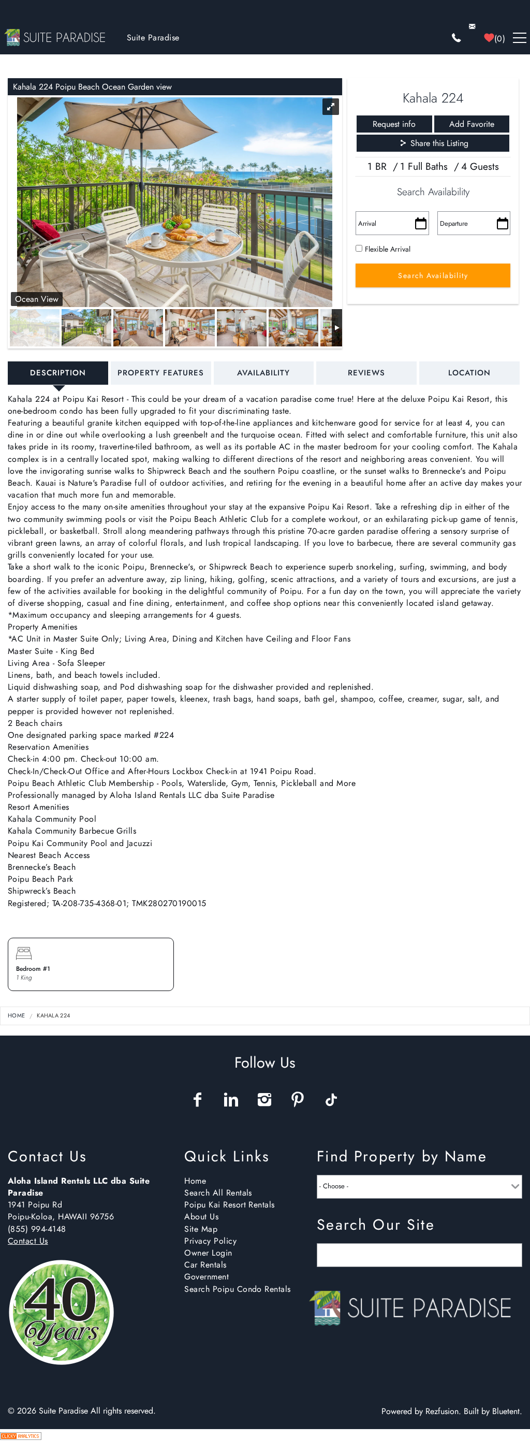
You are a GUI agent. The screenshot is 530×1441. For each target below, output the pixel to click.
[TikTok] (331, 1099)
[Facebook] (199, 1100)
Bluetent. (507, 1411)
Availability (263, 373)
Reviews (366, 373)
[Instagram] (266, 1100)
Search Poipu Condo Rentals (237, 1289)
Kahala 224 (53, 1015)
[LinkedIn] (232, 1100)
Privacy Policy (210, 1241)
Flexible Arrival (387, 249)
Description (58, 373)
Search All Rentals (218, 1193)
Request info (394, 124)
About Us (201, 1216)
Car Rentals (205, 1265)
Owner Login (208, 1253)
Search (496, 1255)
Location (469, 373)
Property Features (160, 373)
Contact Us (28, 1241)
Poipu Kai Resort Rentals (229, 1205)
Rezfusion (442, 1411)
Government (206, 1277)
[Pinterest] (299, 1100)
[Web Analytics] (20, 1435)
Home (16, 1015)
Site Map (200, 1229)
